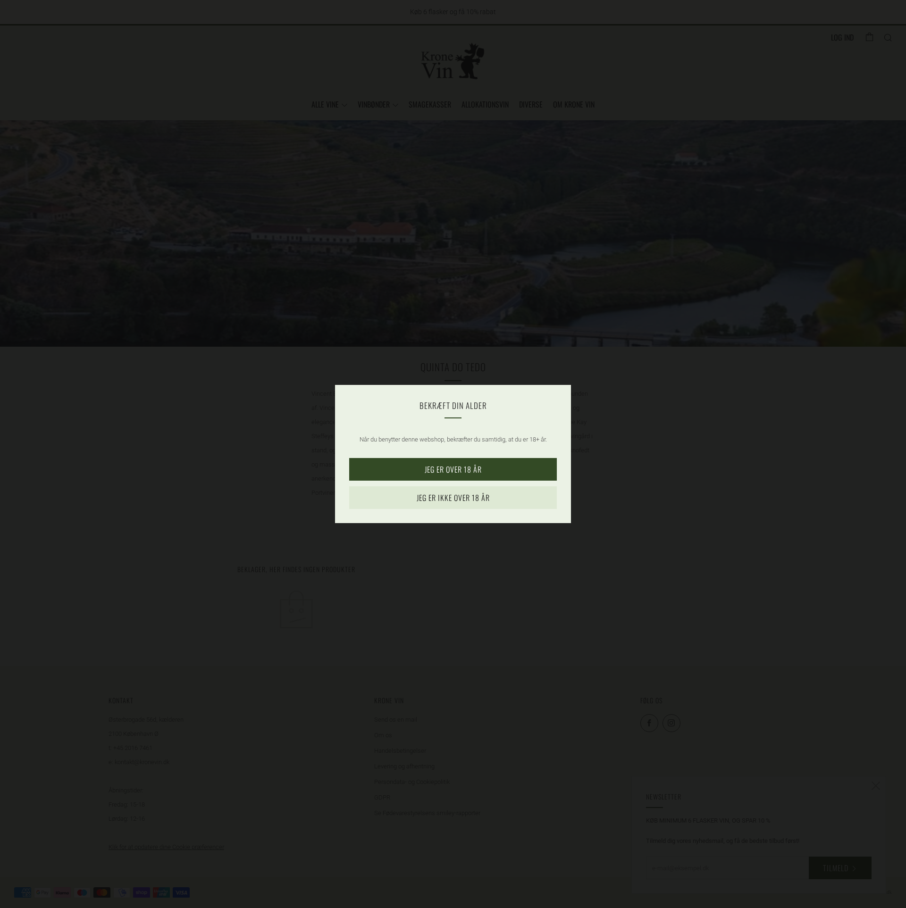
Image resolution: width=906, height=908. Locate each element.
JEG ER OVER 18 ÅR (453, 469)
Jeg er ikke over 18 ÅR (453, 497)
